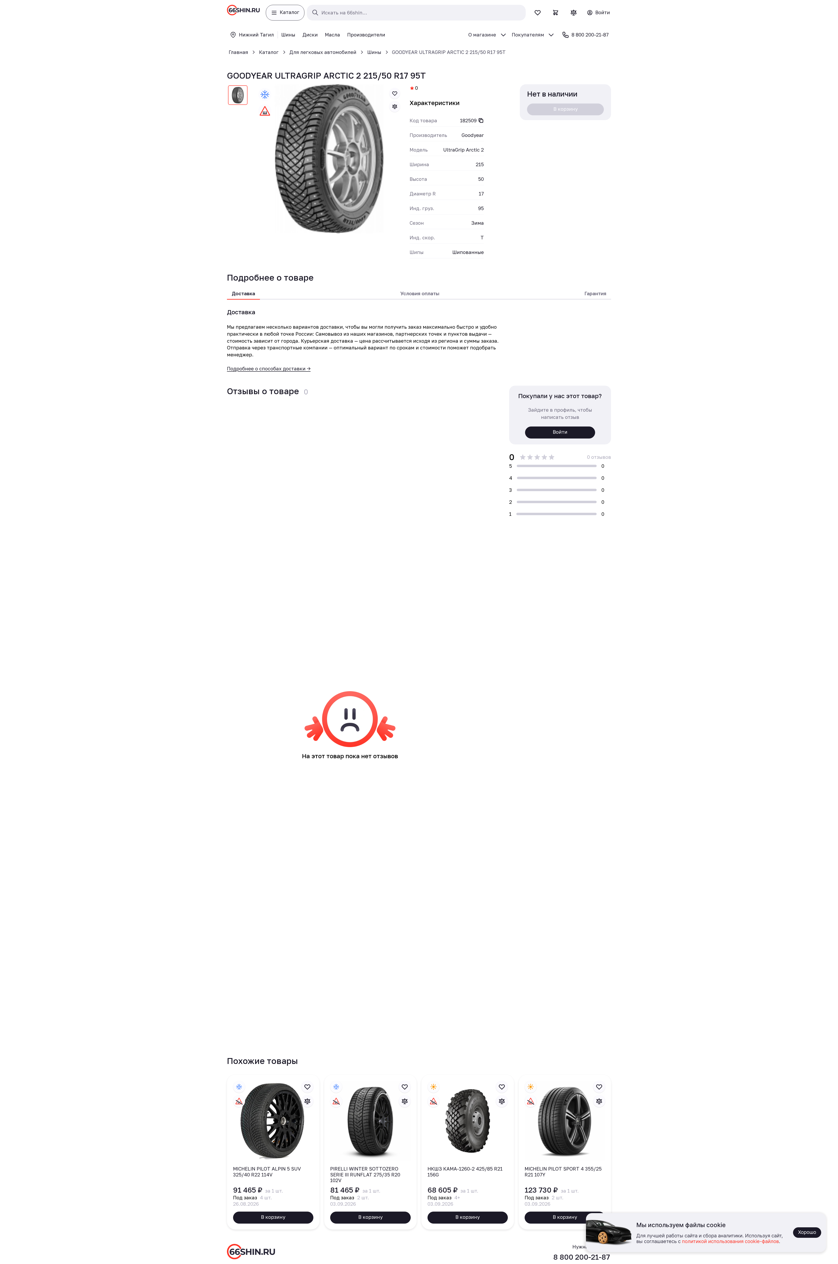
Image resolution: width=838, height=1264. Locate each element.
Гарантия (595, 293)
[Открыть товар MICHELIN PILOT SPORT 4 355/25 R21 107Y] (565, 1152)
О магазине (482, 35)
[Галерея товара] (329, 158)
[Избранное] (538, 13)
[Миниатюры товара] (238, 96)
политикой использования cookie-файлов (730, 1241)
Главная (238, 52)
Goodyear (473, 135)
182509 (468, 120)
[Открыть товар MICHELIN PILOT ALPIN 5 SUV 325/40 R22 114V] (273, 1152)
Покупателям (528, 35)
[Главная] (243, 13)
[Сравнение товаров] (574, 13)
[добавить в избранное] (394, 93)
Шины (374, 52)
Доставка (243, 293)
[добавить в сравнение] (394, 106)
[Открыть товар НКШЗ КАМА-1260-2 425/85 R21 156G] (467, 1152)
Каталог (269, 52)
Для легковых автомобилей (322, 52)
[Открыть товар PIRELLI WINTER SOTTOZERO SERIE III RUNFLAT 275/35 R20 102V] (370, 1152)
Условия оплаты (419, 293)
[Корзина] (556, 13)
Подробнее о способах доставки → (269, 368)
